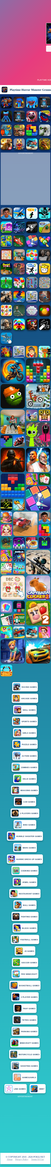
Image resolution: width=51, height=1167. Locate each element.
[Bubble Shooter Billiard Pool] (44, 246)
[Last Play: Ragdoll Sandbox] (6, 329)
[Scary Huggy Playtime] (19, 107)
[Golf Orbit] (6, 287)
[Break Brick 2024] (19, 301)
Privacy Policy (21, 1159)
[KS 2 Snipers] (44, 135)
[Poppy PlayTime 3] (44, 107)
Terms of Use (37, 1159)
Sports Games (29, 722)
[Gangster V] (6, 149)
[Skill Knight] (19, 246)
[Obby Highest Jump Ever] (19, 329)
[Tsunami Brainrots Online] (6, 232)
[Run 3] (44, 218)
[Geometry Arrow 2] (44, 329)
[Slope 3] (19, 232)
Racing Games (29, 687)
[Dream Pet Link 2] (6, 260)
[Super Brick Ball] (32, 246)
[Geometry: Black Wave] (32, 232)
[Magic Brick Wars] (44, 273)
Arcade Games (29, 699)
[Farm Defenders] (44, 149)
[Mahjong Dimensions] (32, 315)
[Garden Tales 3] (19, 287)
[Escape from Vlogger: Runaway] (6, 218)
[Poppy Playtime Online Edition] (6, 121)
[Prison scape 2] (19, 260)
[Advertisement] (25, 1123)
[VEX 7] (32, 273)
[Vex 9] (32, 218)
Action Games (29, 756)
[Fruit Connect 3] (6, 315)
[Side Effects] (19, 315)
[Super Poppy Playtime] (44, 121)
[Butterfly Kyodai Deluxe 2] (32, 287)
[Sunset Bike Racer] (32, 301)
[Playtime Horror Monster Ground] (6, 107)
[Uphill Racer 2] (32, 329)
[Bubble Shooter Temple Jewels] (44, 315)
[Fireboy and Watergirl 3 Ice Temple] (6, 135)
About (9, 1159)
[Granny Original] (44, 260)
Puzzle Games (29, 745)
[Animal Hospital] (19, 149)
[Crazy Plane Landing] (19, 218)
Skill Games (29, 710)
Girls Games (29, 733)
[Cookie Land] (32, 260)
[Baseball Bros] (6, 273)
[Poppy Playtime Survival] (32, 107)
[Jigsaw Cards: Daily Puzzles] (6, 246)
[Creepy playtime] (32, 121)
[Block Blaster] (32, 135)
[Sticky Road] (44, 301)
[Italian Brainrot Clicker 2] (6, 343)
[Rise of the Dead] (19, 273)
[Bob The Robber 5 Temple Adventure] (19, 135)
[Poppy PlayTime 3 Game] (19, 121)
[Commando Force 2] (6, 301)
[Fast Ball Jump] (44, 232)
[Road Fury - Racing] (32, 149)
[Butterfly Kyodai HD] (44, 287)
